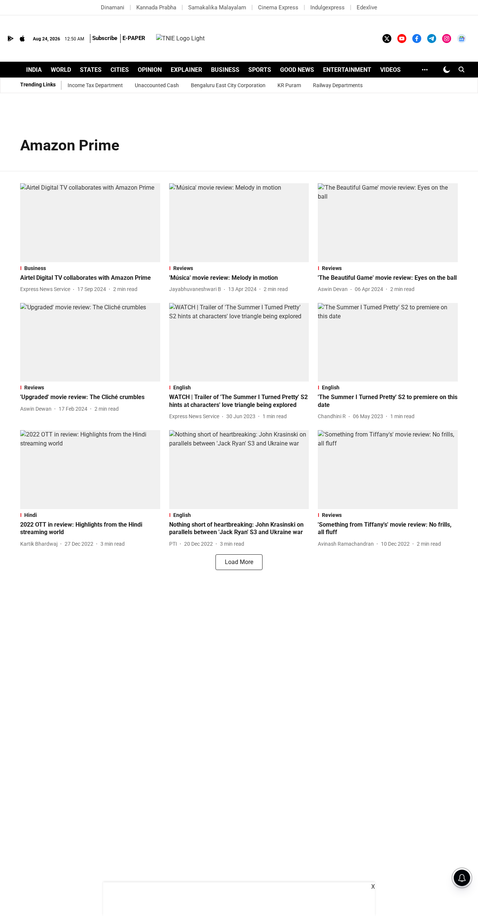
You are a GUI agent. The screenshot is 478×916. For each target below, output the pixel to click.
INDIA (34, 69)
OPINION (150, 69)
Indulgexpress (327, 7)
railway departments (338, 85)
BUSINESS (225, 69)
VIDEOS (390, 69)
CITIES (120, 69)
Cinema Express (278, 7)
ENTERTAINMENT (347, 69)
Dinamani (112, 7)
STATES (91, 69)
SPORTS (259, 69)
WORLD (61, 69)
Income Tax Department (95, 85)
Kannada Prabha (156, 7)
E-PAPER (133, 38)
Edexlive (367, 7)
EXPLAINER (186, 69)
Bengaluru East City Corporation (228, 85)
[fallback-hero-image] (90, 222)
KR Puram (289, 85)
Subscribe (104, 38)
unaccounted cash (157, 85)
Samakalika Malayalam (217, 7)
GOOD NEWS (297, 69)
